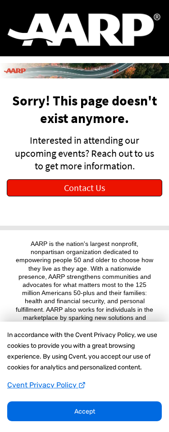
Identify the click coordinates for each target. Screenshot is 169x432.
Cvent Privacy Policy (42, 385)
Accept (84, 411)
